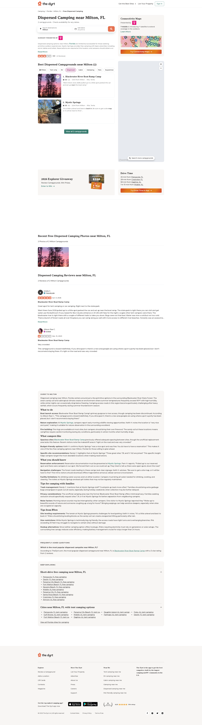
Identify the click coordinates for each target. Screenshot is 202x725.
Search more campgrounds (142, 158)
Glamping (90, 70)
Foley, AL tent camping (143, 612)
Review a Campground (46, 672)
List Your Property (145, 4)
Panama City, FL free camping (55, 592)
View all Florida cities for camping (54, 622)
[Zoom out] (161, 68)
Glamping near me (111, 684)
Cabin (80, 70)
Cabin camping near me (113, 680)
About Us (74, 680)
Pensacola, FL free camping (54, 577)
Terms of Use (99, 713)
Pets (99, 70)
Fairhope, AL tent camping (115, 615)
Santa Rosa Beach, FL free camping (58, 595)
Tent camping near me (112, 672)
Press (73, 684)
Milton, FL (57, 11)
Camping (41, 11)
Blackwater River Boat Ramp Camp (53, 302)
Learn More (126, 32)
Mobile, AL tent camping (84, 615)
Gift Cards (41, 680)
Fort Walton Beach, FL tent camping (59, 617)
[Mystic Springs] (76, 111)
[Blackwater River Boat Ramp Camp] (76, 86)
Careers (74, 689)
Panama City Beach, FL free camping (58, 582)
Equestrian (109, 70)
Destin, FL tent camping (144, 615)
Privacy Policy (87, 713)
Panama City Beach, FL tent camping (89, 612)
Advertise (74, 676)
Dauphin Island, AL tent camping (118, 612)
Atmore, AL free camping (53, 600)
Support (74, 693)
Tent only (53, 70)
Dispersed (71, 70)
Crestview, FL (137, 180)
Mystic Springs (66, 423)
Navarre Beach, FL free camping (56, 587)
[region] (141, 111)
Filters (43, 70)
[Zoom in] (161, 64)
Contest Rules (74, 713)
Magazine (41, 689)
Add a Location (43, 676)
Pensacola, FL (137, 177)
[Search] (111, 29)
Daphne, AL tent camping (85, 617)
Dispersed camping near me (114, 689)
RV (62, 70)
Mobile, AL (138, 185)
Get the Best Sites (126, 4)
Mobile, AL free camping (53, 590)
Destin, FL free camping (53, 580)
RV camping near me (112, 676)
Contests (41, 684)
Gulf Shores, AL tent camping (56, 615)
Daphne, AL (136, 182)
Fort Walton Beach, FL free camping (58, 585)
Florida (49, 11)
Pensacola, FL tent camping (55, 612)
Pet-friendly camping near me (115, 693)
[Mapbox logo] (123, 160)
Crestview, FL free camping (54, 597)
